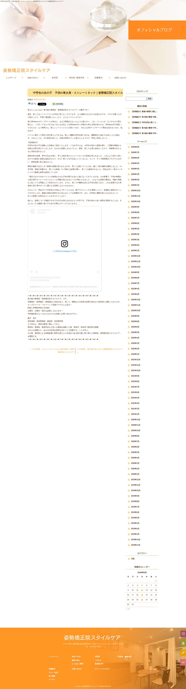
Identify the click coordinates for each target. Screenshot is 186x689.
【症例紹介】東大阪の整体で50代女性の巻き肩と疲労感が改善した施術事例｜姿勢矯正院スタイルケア (144, 128)
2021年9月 (135, 376)
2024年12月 (135, 256)
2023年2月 (135, 294)
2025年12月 (135, 190)
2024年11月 (135, 261)
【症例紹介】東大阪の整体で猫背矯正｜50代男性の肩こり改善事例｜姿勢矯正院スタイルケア (144, 117)
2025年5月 (135, 229)
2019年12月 (135, 480)
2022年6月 (135, 327)
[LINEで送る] (58, 104)
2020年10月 (135, 430)
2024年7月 (135, 283)
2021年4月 (135, 403)
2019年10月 (135, 490)
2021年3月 (135, 409)
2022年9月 (135, 316)
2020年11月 (135, 425)
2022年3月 (135, 343)
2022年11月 (135, 305)
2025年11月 (135, 196)
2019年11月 (135, 485)
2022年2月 (135, 349)
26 (142, 600)
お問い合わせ (120, 78)
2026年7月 (135, 152)
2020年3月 (135, 463)
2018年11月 (135, 545)
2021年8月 (135, 381)
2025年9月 (135, 207)
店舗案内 (98, 78)
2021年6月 (135, 392)
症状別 (55, 78)
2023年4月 (135, 289)
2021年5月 (135, 398)
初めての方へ (33, 78)
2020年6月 (135, 447)
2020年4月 (135, 458)
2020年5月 (135, 452)
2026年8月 (135, 147)
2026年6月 (135, 158)
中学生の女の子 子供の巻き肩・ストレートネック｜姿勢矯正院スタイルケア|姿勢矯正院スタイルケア (31, 1)
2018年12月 (135, 539)
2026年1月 (135, 185)
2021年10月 (135, 370)
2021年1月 (135, 414)
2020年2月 (135, 469)
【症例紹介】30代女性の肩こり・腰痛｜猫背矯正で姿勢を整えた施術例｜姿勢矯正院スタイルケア (144, 122)
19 (142, 595)
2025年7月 (135, 218)
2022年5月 (135, 332)
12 (142, 590)
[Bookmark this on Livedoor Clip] (32, 104)
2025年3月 (135, 240)
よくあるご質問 (77, 664)
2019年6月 (135, 512)
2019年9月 (135, 496)
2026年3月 (135, 174)
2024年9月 (135, 272)
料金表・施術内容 (77, 78)
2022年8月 (135, 321)
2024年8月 (135, 278)
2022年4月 (135, 338)
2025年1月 (135, 250)
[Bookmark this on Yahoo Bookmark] (35, 104)
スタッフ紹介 (53, 672)
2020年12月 (135, 420)
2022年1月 (135, 354)
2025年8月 (135, 212)
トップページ (11, 78)
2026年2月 (135, 180)
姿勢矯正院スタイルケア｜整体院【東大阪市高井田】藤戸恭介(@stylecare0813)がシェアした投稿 (72, 287)
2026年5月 (135, 163)
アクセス (52, 679)
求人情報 (52, 676)
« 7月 (128, 609)
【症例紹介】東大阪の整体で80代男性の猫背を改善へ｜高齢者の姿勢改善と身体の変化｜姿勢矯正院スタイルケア (144, 133)
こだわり (98, 660)
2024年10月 (135, 267)
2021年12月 (135, 360)
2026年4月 (135, 169)
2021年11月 (135, 365)
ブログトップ (142, 91)
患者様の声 (99, 664)
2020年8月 (135, 436)
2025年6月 (135, 223)
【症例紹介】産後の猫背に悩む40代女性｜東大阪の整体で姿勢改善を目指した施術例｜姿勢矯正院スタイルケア (144, 111)
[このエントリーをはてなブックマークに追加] (29, 104)
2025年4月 (135, 234)
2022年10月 (135, 310)
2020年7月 (135, 441)
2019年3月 (135, 523)
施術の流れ (76, 660)
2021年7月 (135, 387)
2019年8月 (135, 501)
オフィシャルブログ (102, 669)
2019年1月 (135, 534)
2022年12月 (135, 300)
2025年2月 (135, 245)
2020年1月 (135, 474)
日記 (133, 559)
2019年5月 (135, 518)
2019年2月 (135, 529)
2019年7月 (135, 507)
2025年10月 (135, 201)
